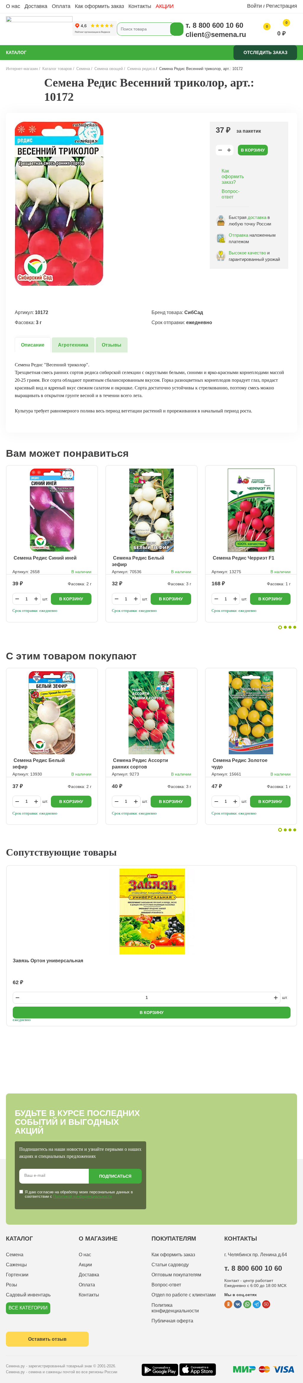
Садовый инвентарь (28, 1294)
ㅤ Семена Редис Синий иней (44, 557)
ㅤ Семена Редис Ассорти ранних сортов (140, 763)
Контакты (139, 6)
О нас (13, 6)
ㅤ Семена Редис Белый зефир (138, 561)
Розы (11, 1284)
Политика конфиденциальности (175, 1308)
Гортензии (17, 1274)
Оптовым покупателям (176, 1274)
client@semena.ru (216, 34)
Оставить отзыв (47, 1339)
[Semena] (39, 29)
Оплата (61, 6)
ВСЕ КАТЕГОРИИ (28, 1307)
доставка (257, 217)
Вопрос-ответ (230, 194)
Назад (19, 96)
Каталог (16, 52)
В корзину (253, 150)
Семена (14, 1254)
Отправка (238, 235)
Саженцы (16, 1264)
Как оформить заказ (99, 6)
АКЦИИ (165, 6)
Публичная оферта (172, 1320)
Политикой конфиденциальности (82, 1196)
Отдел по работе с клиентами (184, 1294)
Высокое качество (247, 252)
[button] (280, 627)
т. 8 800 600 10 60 (214, 25)
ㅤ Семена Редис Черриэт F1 (243, 557)
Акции (85, 1264)
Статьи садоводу (170, 1264)
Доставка (36, 6)
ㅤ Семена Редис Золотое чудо (239, 763)
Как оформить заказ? (233, 176)
